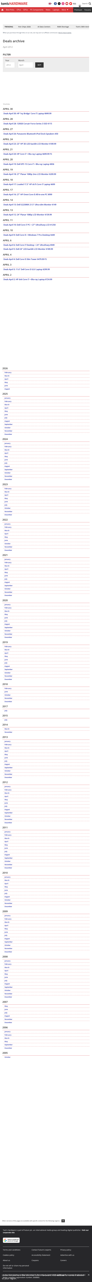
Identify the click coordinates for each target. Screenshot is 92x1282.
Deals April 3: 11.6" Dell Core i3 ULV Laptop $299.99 (26, 269)
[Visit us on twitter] (59, 3)
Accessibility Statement (41, 1255)
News (48, 9)
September (9, 424)
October (8, 428)
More (64, 9)
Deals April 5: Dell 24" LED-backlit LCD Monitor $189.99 (28, 249)
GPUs (25, 9)
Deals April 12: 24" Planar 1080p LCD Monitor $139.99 (27, 214)
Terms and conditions (11, 1250)
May (6, 382)
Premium (78, 10)
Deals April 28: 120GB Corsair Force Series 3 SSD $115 (27, 123)
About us (6, 1260)
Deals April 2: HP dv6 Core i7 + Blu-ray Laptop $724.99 (27, 279)
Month (21, 60)
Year (7, 60)
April (6, 379)
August (7, 389)
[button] (86, 3)
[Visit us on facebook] (55, 3)
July (6, 418)
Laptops (56, 9)
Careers (63, 1260)
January (7, 398)
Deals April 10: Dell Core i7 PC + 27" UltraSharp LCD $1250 (29, 224)
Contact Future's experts (41, 1250)
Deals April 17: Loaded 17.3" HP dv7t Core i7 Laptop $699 (29, 184)
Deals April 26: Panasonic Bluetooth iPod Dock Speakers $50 (30, 133)
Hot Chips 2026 (24, 27)
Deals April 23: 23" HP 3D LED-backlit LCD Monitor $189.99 (29, 143)
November (8, 431)
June (6, 385)
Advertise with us (67, 1255)
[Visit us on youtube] (66, 3)
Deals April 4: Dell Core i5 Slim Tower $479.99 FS (25, 259)
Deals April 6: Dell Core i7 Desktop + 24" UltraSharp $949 (29, 245)
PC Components (36, 9)
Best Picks (10, 9)
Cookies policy (8, 1255)
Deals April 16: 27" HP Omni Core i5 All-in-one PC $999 (27, 194)
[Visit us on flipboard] (70, 3)
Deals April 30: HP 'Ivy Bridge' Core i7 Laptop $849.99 (27, 113)
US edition (58, 1275)
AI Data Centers (44, 27)
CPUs (19, 9)
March (7, 376)
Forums (87, 10)
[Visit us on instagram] (63, 3)
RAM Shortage (63, 27)
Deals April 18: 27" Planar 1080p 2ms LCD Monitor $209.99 (29, 174)
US (63, 1221)
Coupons (35, 1260)
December (8, 434)
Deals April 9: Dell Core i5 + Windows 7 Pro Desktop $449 (29, 235)
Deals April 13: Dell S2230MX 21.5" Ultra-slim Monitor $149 (29, 204)
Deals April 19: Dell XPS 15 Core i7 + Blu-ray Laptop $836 (28, 164)
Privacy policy (65, 1250)
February (8, 372)
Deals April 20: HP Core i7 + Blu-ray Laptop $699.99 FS (27, 154)
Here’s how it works (64, 33)
